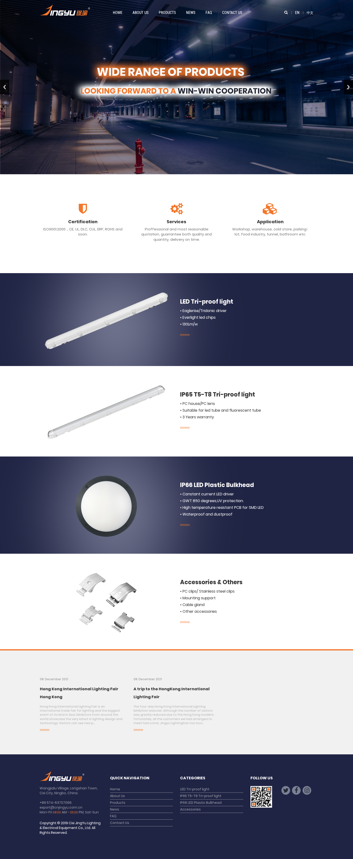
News (190, 12)
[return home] (65, 12)
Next (348, 87)
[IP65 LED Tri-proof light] (106, 320)
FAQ (209, 12)
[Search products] (286, 13)
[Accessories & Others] (106, 602)
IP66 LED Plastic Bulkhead (217, 485)
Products (167, 12)
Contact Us (232, 12)
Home (117, 12)
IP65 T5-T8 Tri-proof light (217, 394)
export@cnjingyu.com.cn (61, 807)
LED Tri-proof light (206, 302)
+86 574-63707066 (56, 802)
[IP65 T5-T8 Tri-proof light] (106, 412)
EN (297, 12)
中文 (310, 13)
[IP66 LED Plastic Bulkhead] (106, 506)
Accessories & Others (211, 582)
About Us (141, 12)
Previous (4, 87)
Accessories (190, 809)
